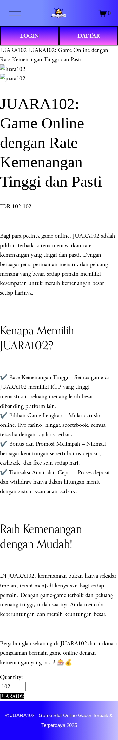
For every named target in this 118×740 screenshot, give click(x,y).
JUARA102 (13, 50)
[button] (12, 696)
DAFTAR (88, 35)
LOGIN (29, 35)
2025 (72, 725)
